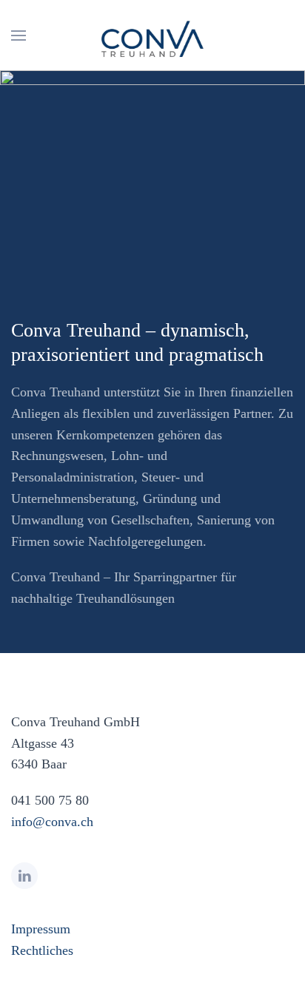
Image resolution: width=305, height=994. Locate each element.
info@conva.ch (52, 821)
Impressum (40, 929)
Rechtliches (42, 950)
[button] (18, 35)
